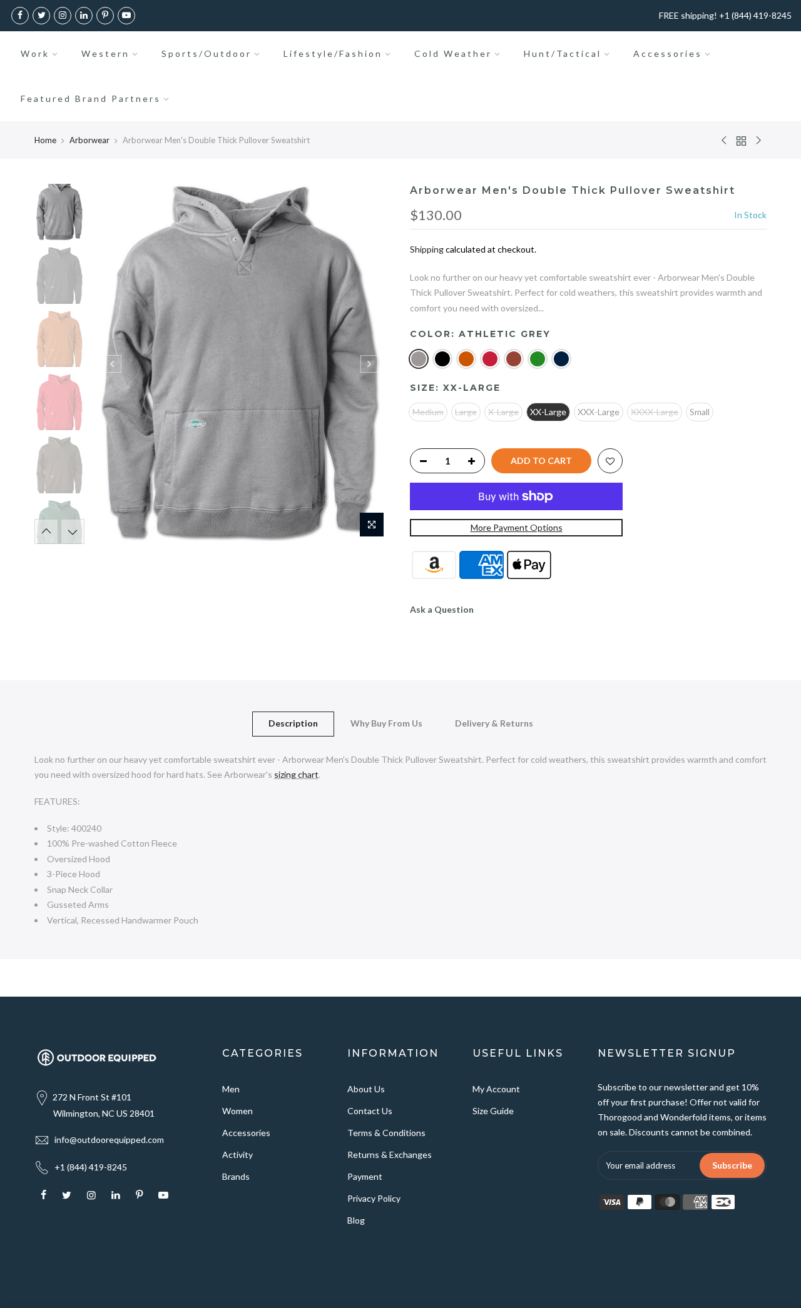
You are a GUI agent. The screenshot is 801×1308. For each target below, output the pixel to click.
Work (35, 53)
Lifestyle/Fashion (332, 53)
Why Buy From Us (386, 723)
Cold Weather (453, 53)
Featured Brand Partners (91, 98)
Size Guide (493, 1110)
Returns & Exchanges (389, 1154)
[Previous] (112, 364)
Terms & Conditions (386, 1132)
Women (237, 1110)
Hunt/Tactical (562, 53)
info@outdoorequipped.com (109, 1139)
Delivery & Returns (494, 723)
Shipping (427, 249)
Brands (236, 1176)
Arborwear (89, 140)
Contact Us (369, 1110)
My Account (496, 1089)
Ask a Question (442, 609)
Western (105, 53)
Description (293, 723)
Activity (237, 1154)
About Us (366, 1089)
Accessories (667, 53)
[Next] (369, 364)
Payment (364, 1176)
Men (231, 1089)
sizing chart (296, 774)
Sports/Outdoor (206, 53)
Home (45, 140)
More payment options (517, 527)
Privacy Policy (373, 1198)
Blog (356, 1220)
